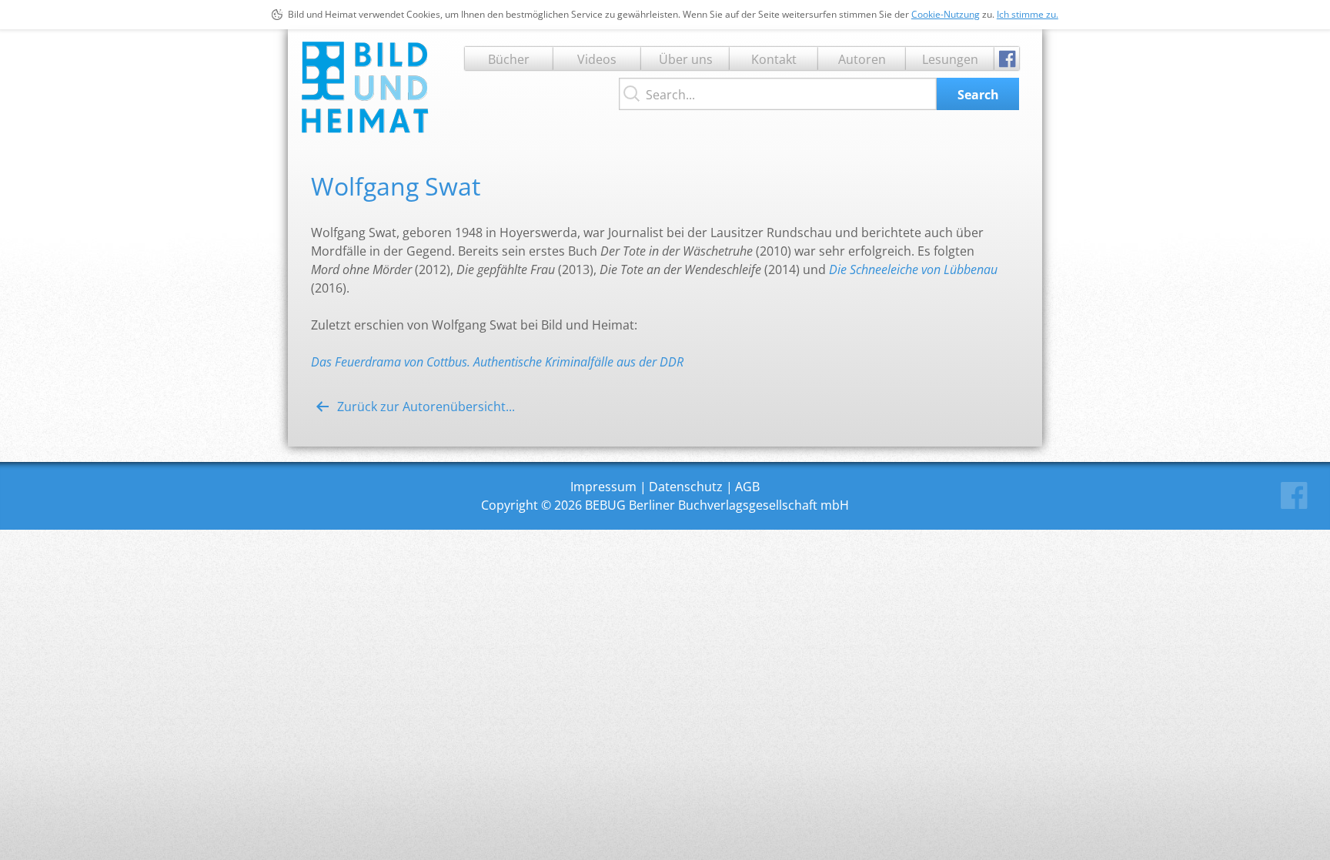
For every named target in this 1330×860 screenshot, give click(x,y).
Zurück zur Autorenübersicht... (426, 406)
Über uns (686, 59)
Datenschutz (686, 486)
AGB (747, 486)
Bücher (509, 59)
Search (978, 94)
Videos (597, 59)
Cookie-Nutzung (945, 14)
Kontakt (774, 59)
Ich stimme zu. (1027, 14)
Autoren (862, 59)
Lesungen (950, 59)
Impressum (603, 486)
